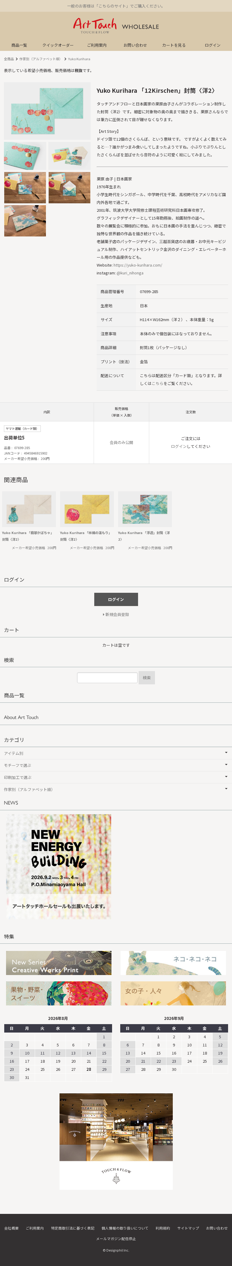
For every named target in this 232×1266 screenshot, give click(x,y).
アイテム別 (13, 753)
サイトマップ (188, 1227)
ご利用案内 (97, 45)
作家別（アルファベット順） (41, 58)
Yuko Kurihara (79, 58)
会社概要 (11, 1227)
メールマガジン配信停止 (116, 1238)
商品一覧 (19, 45)
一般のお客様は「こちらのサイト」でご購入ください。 (116, 6)
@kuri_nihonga (130, 273)
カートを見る (174, 45)
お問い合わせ (135, 45)
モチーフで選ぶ (17, 765)
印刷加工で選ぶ (17, 777)
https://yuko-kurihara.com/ (138, 265)
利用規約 (163, 1227)
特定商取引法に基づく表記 (73, 1227)
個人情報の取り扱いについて (125, 1227)
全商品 (9, 58)
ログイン (213, 45)
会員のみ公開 (121, 442)
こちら (157, 383)
